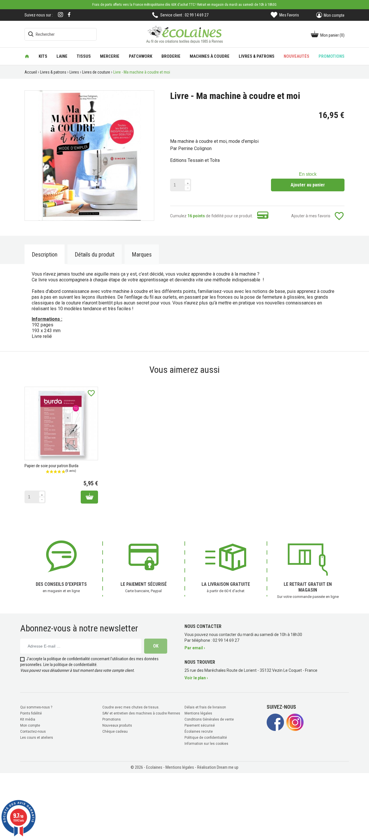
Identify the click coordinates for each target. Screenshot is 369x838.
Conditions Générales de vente (209, 719)
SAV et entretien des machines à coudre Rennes (141, 713)
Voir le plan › (196, 678)
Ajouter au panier (308, 185)
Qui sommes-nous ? (36, 707)
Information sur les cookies (206, 744)
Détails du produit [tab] (94, 254)
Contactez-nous (33, 731)
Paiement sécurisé (199, 725)
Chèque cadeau (115, 731)
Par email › (194, 648)
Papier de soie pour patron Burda (51, 465)
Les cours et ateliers (36, 738)
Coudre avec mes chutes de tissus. (130, 707)
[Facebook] (69, 14)
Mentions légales (198, 713)
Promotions (111, 719)
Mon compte (30, 725)
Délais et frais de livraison (205, 707)
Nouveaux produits (117, 725)
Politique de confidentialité (205, 738)
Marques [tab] (142, 254)
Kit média (27, 719)
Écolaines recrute (198, 731)
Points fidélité (31, 713)
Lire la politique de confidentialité (70, 664)
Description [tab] (44, 254)
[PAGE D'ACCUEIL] (27, 56)
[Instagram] (60, 15)
